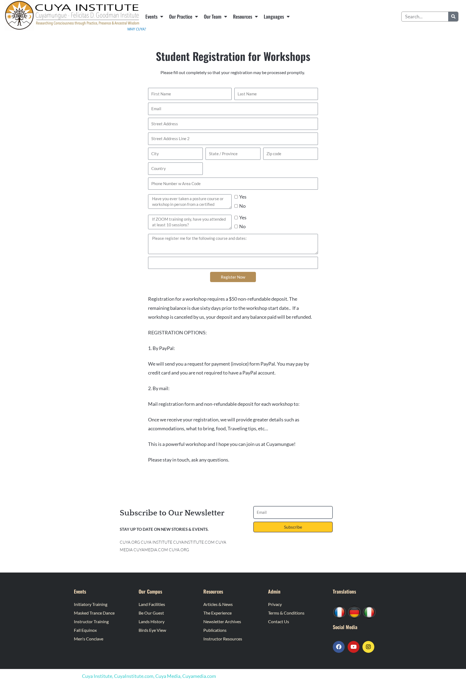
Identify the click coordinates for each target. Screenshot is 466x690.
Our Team (212, 16)
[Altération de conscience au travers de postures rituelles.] (339, 612)
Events (151, 16)
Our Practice (180, 16)
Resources (242, 16)
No (242, 206)
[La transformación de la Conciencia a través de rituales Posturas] (369, 612)
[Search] (453, 16)
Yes (242, 197)
